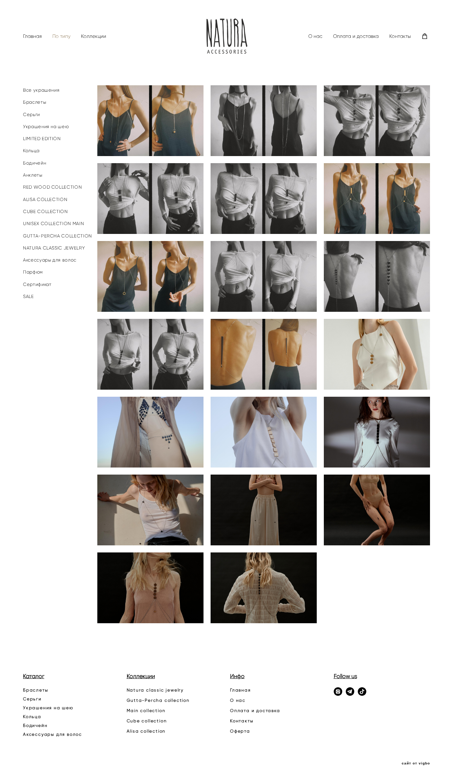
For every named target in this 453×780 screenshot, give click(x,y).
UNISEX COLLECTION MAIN (53, 223)
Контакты (400, 36)
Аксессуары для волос (49, 260)
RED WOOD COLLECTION (52, 187)
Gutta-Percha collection (158, 700)
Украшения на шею (46, 126)
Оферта (240, 731)
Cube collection (147, 720)
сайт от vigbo (416, 763)
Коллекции (93, 36)
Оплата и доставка (356, 36)
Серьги (31, 114)
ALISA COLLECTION (45, 199)
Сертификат (37, 284)
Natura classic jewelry (155, 690)
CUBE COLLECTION (45, 211)
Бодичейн (34, 163)
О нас (315, 36)
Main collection (146, 710)
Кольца (31, 150)
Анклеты (32, 175)
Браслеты (34, 102)
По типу (61, 36)
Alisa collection (146, 731)
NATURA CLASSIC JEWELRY (54, 248)
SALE (28, 296)
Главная (32, 36)
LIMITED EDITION (42, 138)
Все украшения (41, 90)
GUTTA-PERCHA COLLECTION (57, 236)
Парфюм (33, 272)
